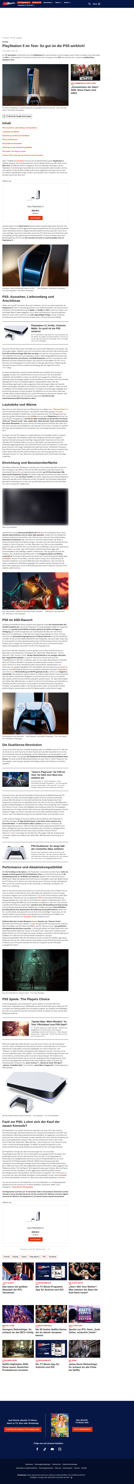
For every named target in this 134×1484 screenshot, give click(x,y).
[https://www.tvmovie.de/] (8, 3)
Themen (77, 1468)
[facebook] (37, 1449)
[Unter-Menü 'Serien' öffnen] (70, 2)
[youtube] (52, 1449)
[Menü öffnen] (99, 4)
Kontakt (84, 1468)
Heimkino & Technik (25, 5)
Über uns (58, 1468)
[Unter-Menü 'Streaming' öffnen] (52, 2)
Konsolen (20, 161)
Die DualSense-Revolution (12, 143)
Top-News (52, 1257)
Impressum (29, 1464)
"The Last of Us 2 (58, 409)
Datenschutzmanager (69, 1464)
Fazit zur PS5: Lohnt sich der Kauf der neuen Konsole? (22, 155)
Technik (12, 38)
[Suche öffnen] (89, 4)
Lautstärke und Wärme (10, 132)
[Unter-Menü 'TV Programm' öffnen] (29, 2)
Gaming (19, 38)
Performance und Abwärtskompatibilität (17, 147)
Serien (66, 2)
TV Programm (23, 2)
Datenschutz (56, 1464)
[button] (35, 139)
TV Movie (5, 38)
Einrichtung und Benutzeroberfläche (16, 135)
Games (34, 921)
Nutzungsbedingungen (43, 1464)
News (57, 2)
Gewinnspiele (67, 1468)
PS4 (15, 165)
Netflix (7, 558)
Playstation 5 (34, 1257)
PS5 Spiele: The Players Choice (14, 151)
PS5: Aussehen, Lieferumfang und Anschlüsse (19, 128)
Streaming (47, 2)
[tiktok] (45, 1449)
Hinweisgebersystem (46, 1468)
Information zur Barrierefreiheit (26, 1468)
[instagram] (60, 1449)
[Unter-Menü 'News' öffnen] (61, 2)
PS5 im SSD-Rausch (10, 139)
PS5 (44, 1257)
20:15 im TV (36, 2)
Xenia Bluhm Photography (22, 1187)
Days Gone (62, 669)
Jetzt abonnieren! (82, 1429)
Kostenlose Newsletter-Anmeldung (22, 1429)
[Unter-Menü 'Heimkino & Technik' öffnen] (34, 5)
